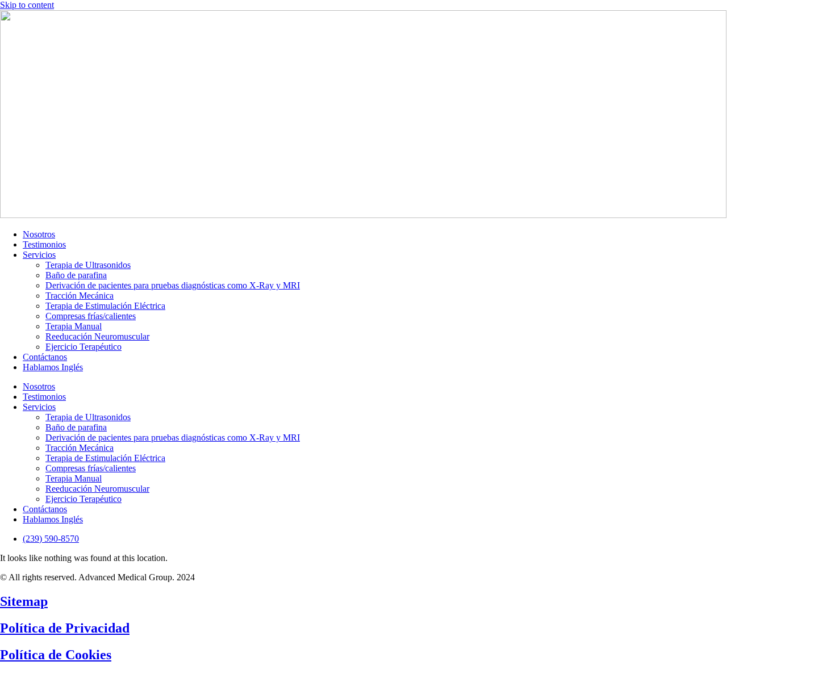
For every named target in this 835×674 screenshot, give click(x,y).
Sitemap (24, 601)
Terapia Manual (73, 326)
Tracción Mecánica (79, 295)
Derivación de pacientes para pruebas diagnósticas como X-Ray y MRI (172, 285)
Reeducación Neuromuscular (97, 336)
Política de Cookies (55, 654)
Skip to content (27, 5)
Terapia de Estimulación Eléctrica (105, 306)
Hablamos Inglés (53, 367)
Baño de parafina (76, 275)
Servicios (39, 254)
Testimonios (44, 244)
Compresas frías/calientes (90, 316)
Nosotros (39, 234)
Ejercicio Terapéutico (83, 346)
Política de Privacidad (65, 628)
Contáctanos (45, 357)
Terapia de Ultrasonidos (88, 265)
